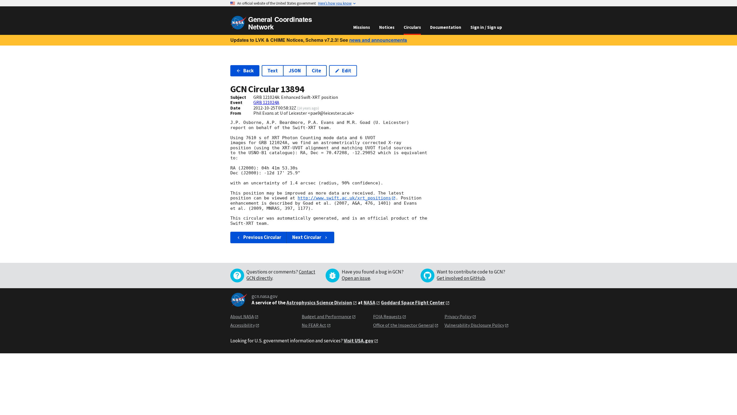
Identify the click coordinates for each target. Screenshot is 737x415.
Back (248, 70)
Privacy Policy (458, 316)
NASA (369, 302)
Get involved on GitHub (461, 278)
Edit (346, 70)
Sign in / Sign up (486, 27)
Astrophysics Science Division (319, 302)
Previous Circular (262, 237)
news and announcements (378, 40)
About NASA (242, 316)
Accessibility (242, 325)
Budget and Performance (326, 316)
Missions (361, 27)
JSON (295, 70)
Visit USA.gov (358, 340)
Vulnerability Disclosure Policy (474, 325)
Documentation (445, 27)
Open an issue (356, 278)
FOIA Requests (387, 316)
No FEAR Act (314, 325)
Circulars (412, 27)
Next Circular (306, 237)
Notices (386, 27)
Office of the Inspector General (403, 325)
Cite (316, 70)
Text (272, 70)
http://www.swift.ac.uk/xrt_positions (344, 198)
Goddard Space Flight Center (413, 302)
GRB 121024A (266, 102)
